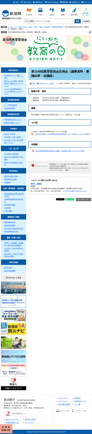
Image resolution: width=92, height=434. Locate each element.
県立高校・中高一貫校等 (13, 137)
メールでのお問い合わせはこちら (74, 191)
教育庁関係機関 (9, 271)
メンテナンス (29, 422)
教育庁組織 (13, 262)
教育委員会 (13, 171)
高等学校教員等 (9, 108)
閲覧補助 (65, 2)
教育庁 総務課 (36, 184)
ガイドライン (63, 401)
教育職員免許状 (13, 114)
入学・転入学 (14, 149)
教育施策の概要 (9, 205)
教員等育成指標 (9, 225)
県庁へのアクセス (12, 419)
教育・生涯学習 (45, 27)
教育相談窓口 (14, 70)
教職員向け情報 (13, 217)
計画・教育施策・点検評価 (13, 188)
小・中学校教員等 (10, 105)
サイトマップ (63, 398)
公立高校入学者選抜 (11, 154)
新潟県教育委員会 (57, 27)
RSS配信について (80, 401)
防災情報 (29, 14)
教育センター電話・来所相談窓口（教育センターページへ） (13, 83)
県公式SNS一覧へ (83, 199)
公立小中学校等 (9, 134)
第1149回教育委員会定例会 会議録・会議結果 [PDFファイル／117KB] (59, 151)
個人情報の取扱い (64, 404)
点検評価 (7, 208)
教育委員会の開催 (10, 179)
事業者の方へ (39, 2)
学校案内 (13, 129)
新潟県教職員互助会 (11, 231)
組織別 (63, 14)
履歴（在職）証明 (13, 238)
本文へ (17, 2)
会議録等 (7, 182)
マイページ (87, 2)
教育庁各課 (8, 268)
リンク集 (77, 404)
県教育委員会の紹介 (11, 176)
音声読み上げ (76, 2)
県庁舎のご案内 (30, 419)
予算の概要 (8, 211)
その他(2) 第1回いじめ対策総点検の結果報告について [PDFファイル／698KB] (62, 134)
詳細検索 (86, 21)
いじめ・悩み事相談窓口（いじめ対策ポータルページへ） (13, 91)
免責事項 (77, 398)
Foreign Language (53, 2)
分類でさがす (23, 27)
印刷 (33, 83)
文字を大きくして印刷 (46, 83)
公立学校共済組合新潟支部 (13, 228)
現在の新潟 (74, 14)
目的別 (52, 14)
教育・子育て (33, 27)
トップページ (12, 27)
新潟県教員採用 (13, 100)
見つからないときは (13, 278)
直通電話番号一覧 (12, 422)
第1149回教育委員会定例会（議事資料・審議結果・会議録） (28, 32)
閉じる (90, 32)
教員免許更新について (12, 123)
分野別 (40, 14)
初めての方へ (27, 2)
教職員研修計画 (9, 222)
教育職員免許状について (13, 119)
